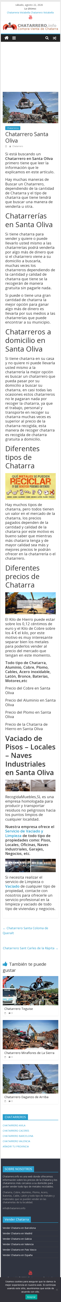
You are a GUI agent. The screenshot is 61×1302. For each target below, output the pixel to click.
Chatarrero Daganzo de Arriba (26, 1097)
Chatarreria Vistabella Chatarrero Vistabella (30, 12)
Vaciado (12, 886)
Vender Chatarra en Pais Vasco (19, 1249)
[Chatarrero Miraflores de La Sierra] (30, 1022)
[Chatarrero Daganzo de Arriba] (30, 1066)
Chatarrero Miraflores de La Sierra (29, 1053)
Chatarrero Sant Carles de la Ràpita (30, 948)
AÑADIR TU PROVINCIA (16, 1146)
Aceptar (31, 1297)
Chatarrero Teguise (18, 1009)
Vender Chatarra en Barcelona (19, 1228)
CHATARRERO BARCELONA (18, 1136)
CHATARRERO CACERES (16, 1130)
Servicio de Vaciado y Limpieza (24, 833)
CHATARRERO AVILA (14, 1125)
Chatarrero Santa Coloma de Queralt (25, 930)
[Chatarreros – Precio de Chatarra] (6, 38)
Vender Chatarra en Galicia (17, 1238)
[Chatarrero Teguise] (30, 978)
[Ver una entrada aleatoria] (54, 37)
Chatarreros (13, 128)
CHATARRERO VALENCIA (16, 1141)
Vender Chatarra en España (18, 1255)
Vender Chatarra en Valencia (18, 1244)
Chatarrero (17, 146)
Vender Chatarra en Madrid (17, 1233)
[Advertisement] (30, 64)
